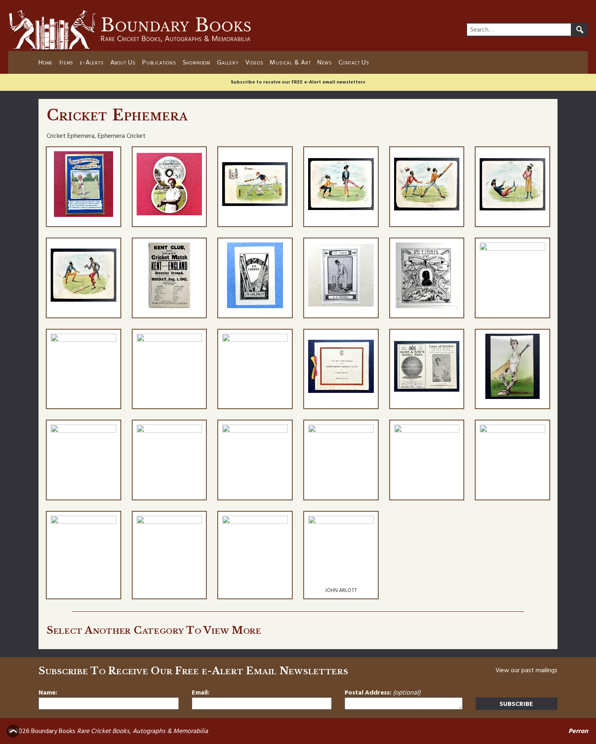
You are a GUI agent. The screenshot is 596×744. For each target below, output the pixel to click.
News (324, 62)
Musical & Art (290, 62)
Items (66, 62)
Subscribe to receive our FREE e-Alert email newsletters (298, 82)
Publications (159, 62)
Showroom (196, 62)
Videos (254, 62)
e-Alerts (91, 62)
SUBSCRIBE (516, 703)
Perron (578, 731)
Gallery (228, 62)
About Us (123, 62)
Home (46, 62)
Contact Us (354, 62)
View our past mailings (526, 670)
